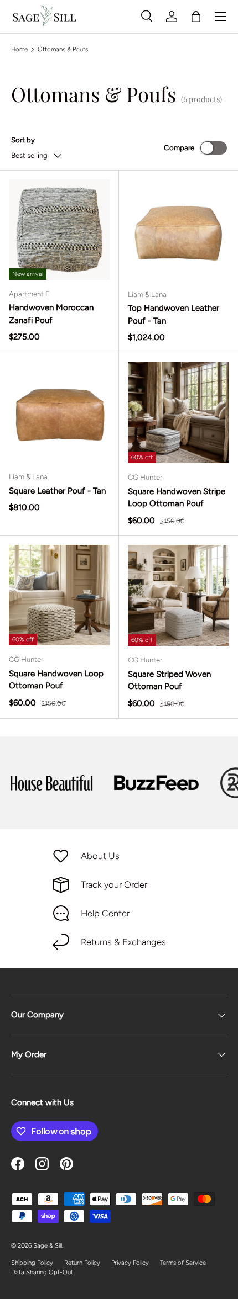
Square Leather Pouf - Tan (57, 491)
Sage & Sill (47, 1245)
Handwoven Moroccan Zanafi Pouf (51, 314)
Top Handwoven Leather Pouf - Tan (173, 314)
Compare (179, 147)
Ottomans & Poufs (63, 49)
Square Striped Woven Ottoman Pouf (169, 680)
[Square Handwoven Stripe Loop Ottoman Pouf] (178, 412)
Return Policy (82, 1262)
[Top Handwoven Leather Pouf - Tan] (178, 229)
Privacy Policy (130, 1262)
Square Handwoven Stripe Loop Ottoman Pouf (176, 497)
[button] (196, 16)
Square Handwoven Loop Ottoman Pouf (56, 680)
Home (19, 49)
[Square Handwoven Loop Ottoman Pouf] (59, 595)
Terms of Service (183, 1262)
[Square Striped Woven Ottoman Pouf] (178, 595)
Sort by (23, 139)
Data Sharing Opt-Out (42, 1272)
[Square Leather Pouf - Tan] (59, 412)
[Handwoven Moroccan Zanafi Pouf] (59, 229)
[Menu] (220, 16)
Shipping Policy (32, 1262)
